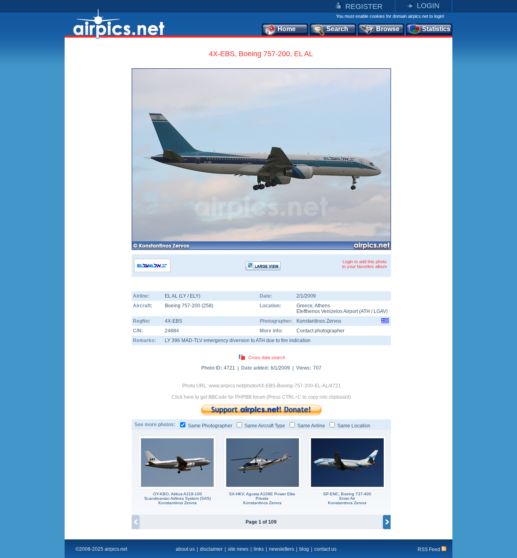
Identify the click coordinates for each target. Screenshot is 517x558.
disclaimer (211, 549)
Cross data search (266, 357)
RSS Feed (429, 549)
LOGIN (428, 6)
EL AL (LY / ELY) (182, 296)
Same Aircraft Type (264, 426)
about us (185, 549)
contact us (325, 549)
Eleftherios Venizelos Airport (327, 311)
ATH (365, 311)
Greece (304, 306)
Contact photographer (320, 331)
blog (304, 549)
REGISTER (363, 6)
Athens (322, 306)
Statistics (436, 28)
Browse (387, 28)
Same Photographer (210, 426)
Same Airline (311, 426)
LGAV (380, 311)
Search (337, 28)
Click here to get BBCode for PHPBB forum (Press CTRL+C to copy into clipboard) (261, 397)
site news (238, 549)
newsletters (281, 549)
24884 (172, 331)
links (259, 549)
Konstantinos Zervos (318, 321)
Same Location (354, 426)
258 (207, 306)
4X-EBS (173, 321)
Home (286, 28)
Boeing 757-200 (183, 306)
